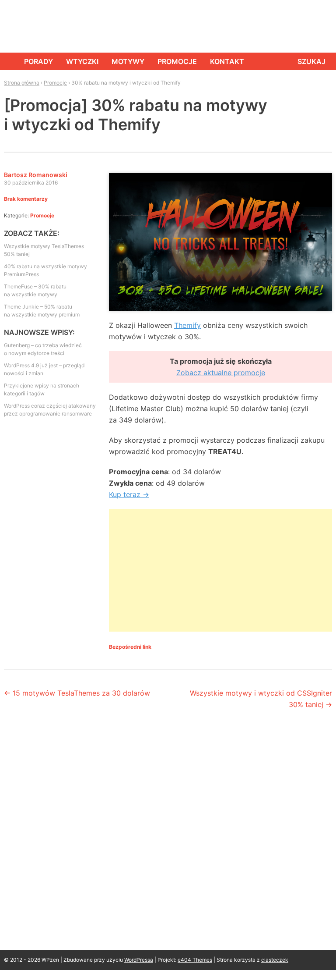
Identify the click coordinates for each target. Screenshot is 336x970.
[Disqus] (168, 837)
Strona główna (7, 61)
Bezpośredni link (130, 646)
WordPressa (138, 959)
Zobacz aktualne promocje (220, 372)
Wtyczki (82, 61)
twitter (303, 26)
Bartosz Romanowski (35, 174)
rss (323, 26)
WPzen (31, 25)
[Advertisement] (220, 570)
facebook (284, 26)
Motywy (128, 61)
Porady (38, 61)
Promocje (177, 61)
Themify (187, 325)
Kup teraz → (129, 494)
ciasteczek (274, 959)
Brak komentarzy (26, 198)
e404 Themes (195, 959)
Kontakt (227, 61)
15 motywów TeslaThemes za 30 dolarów (77, 693)
